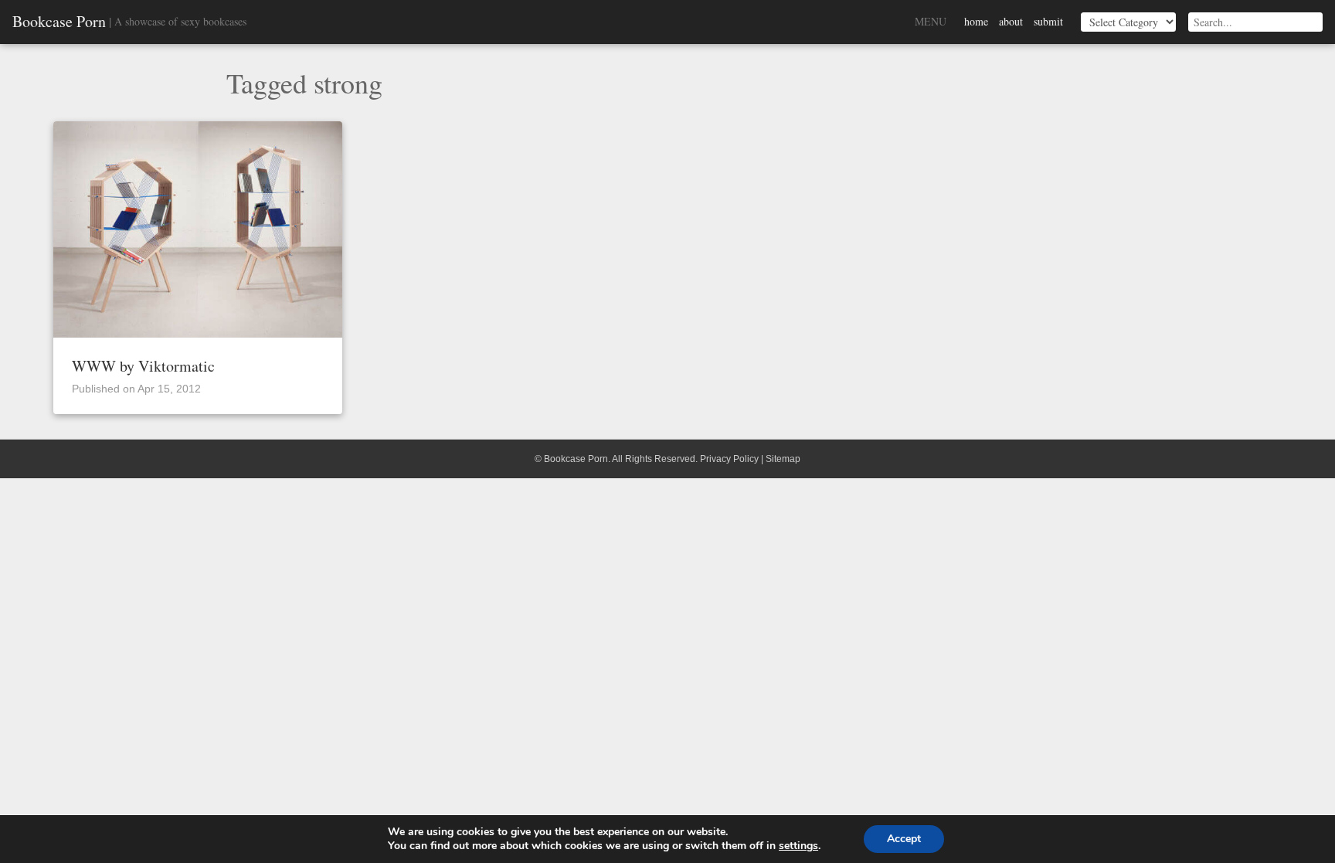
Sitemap (783, 459)
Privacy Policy (729, 459)
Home (976, 21)
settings (798, 846)
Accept (904, 838)
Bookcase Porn (59, 21)
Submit (1048, 21)
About (1011, 21)
